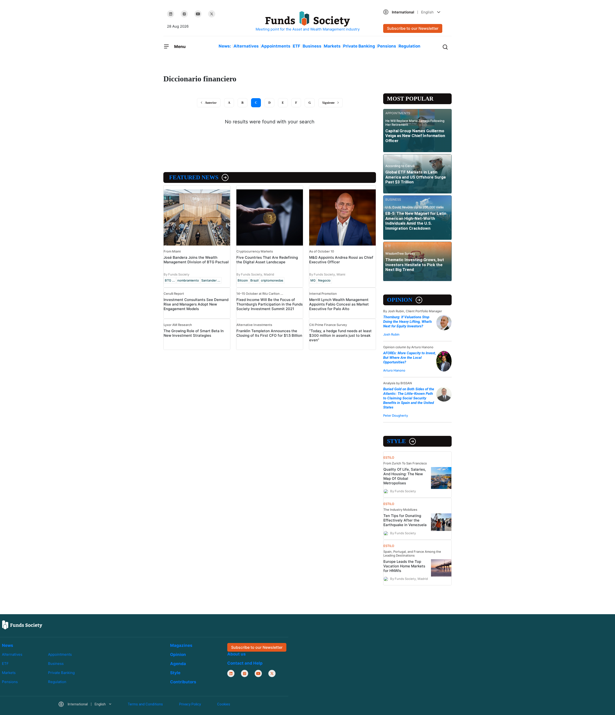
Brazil (254, 280)
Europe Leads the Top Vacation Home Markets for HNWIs (404, 566)
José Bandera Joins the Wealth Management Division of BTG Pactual (196, 259)
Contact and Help (245, 663)
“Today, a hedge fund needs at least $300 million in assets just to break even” (340, 335)
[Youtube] (198, 14)
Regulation (409, 46)
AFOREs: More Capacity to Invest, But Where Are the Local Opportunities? (409, 357)
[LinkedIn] (170, 14)
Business (312, 46)
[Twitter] (211, 14)
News (7, 645)
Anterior (211, 102)
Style (396, 441)
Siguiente (328, 102)
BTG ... (170, 280)
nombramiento (188, 280)
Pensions (386, 46)
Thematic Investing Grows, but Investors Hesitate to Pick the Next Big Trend (414, 264)
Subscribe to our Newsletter (412, 28)
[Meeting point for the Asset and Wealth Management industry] (307, 21)
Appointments (275, 46)
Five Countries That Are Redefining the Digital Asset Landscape (267, 259)
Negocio (324, 280)
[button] (415, 12)
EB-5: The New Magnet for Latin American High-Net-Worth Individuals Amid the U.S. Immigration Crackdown (415, 220)
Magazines (181, 645)
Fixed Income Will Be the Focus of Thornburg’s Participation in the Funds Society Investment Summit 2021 (269, 304)
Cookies (223, 704)
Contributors (183, 681)
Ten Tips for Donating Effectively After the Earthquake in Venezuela (405, 520)
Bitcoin (243, 280)
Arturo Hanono (394, 370)
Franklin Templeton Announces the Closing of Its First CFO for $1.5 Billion (269, 333)
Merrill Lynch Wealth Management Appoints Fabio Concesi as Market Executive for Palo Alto (339, 304)
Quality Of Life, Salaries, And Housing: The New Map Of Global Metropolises (404, 476)
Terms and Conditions (145, 704)
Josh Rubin (391, 334)
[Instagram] (184, 14)
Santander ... (210, 280)
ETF (296, 46)
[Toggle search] (445, 46)
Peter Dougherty (395, 415)
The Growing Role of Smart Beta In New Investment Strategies (194, 333)
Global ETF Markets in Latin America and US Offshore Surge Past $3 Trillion (415, 177)
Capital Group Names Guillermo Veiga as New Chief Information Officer (415, 135)
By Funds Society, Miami (327, 274)
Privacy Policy (190, 704)
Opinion (399, 300)
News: (225, 46)
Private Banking (359, 46)
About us (236, 654)
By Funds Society (176, 274)
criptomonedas (272, 280)
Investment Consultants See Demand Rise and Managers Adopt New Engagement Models (196, 304)
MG (313, 280)
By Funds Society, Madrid (255, 274)
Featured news (193, 177)
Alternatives (246, 46)
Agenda (178, 663)
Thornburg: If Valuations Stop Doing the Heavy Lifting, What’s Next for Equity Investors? (407, 321)
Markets (332, 46)
